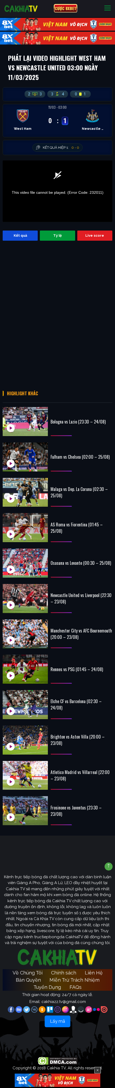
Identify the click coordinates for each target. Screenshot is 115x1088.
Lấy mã (57, 1021)
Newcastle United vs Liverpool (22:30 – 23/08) (81, 598)
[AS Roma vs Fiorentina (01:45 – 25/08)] (25, 527)
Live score (94, 235)
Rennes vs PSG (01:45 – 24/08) (77, 669)
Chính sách (63, 973)
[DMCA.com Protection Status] (58, 1060)
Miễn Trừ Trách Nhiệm (74, 980)
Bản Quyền (28, 980)
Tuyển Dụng (47, 987)
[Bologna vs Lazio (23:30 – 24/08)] (25, 421)
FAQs (76, 987)
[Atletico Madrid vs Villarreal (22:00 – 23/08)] (25, 775)
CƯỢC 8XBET (65, 8)
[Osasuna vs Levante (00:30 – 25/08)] (25, 563)
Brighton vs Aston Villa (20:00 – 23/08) (78, 740)
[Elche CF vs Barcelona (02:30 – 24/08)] (25, 704)
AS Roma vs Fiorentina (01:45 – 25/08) (77, 527)
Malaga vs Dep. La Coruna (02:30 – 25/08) (79, 492)
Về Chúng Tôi (28, 973)
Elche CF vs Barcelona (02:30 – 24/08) (76, 704)
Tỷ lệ (57, 235)
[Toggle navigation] (107, 8)
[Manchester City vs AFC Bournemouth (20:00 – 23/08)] (25, 633)
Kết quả (20, 235)
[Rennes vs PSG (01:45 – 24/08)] (25, 669)
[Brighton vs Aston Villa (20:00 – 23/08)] (25, 740)
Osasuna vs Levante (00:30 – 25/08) (81, 563)
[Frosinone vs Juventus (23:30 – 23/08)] (25, 810)
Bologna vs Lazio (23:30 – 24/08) (78, 421)
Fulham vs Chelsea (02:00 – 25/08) (80, 457)
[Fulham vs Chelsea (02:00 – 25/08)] (25, 457)
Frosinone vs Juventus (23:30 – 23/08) (76, 810)
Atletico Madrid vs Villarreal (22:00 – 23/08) (80, 775)
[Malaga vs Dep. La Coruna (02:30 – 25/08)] (25, 492)
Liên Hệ (94, 973)
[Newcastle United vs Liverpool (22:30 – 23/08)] (25, 598)
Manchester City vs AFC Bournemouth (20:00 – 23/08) (81, 633)
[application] (57, 191)
